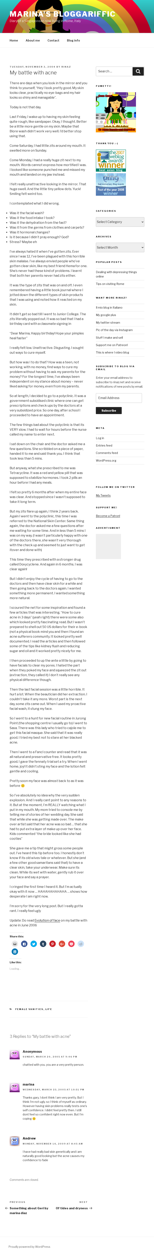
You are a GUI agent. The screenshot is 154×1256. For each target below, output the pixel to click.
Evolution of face (47, 920)
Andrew (29, 1138)
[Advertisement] (108, 546)
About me (33, 40)
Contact (53, 40)
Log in (100, 438)
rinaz (66, 66)
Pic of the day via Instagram (114, 330)
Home (14, 40)
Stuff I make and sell (109, 337)
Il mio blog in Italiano (109, 307)
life (48, 1009)
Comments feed (107, 453)
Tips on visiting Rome (110, 284)
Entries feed (104, 445)
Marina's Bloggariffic (63, 14)
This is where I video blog (112, 352)
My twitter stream (108, 322)
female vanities (29, 1009)
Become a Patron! (108, 516)
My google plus (106, 315)
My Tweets (103, 495)
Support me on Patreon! (112, 345)
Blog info (73, 40)
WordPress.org (106, 460)
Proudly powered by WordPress (29, 1246)
